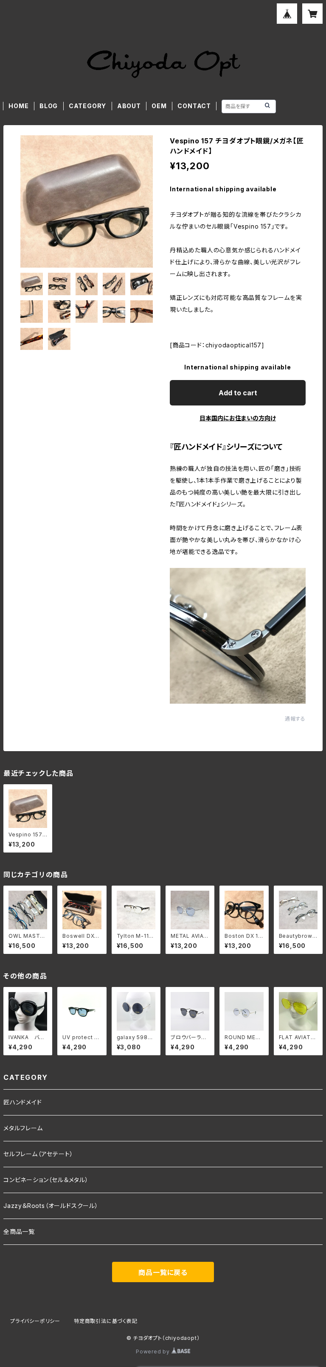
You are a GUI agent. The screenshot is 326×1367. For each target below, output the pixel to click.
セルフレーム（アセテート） (38, 1153)
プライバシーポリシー (35, 1321)
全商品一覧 (19, 1231)
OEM (159, 105)
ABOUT (129, 105)
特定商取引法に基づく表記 (106, 1321)
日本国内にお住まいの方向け (238, 418)
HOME (18, 105)
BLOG (48, 105)
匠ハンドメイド (22, 1102)
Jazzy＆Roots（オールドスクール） (50, 1205)
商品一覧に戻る (163, 1272)
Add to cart (238, 393)
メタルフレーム (23, 1128)
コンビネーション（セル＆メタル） (46, 1179)
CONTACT (194, 105)
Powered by (153, 1351)
